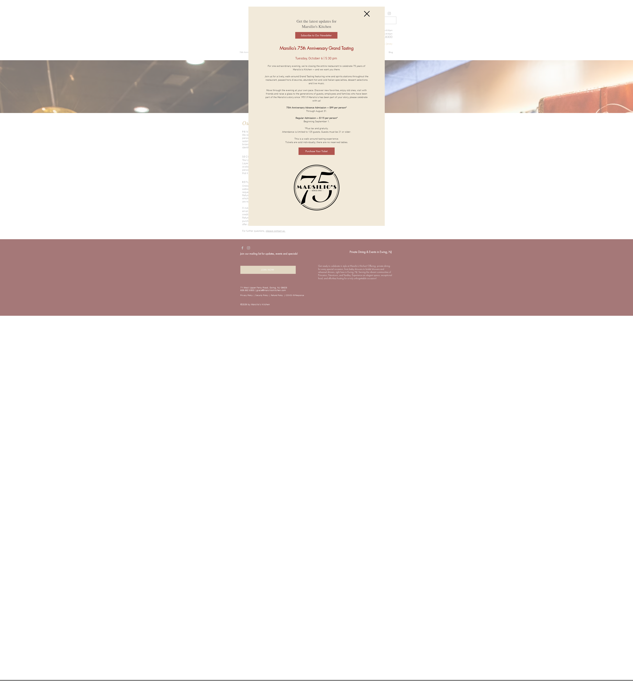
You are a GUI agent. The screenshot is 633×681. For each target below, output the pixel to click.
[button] (367, 14)
